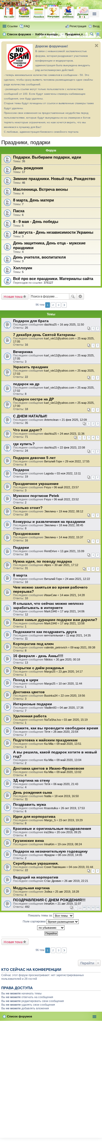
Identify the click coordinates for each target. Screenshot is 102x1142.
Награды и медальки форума (53, 12)
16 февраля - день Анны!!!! (38, 656)
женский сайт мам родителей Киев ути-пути (9, 13)
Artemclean (51, 419)
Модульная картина (31, 888)
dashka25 (50, 324)
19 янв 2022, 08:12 (71, 511)
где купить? (24, 444)
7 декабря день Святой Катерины (44, 335)
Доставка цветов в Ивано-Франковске (48, 768)
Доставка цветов (29, 692)
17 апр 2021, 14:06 (72, 611)
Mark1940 (50, 611)
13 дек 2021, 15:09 (72, 551)
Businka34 (51, 695)
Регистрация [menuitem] (78, 26)
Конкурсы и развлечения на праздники (49, 521)
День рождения (28, 168)
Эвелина (50, 511)
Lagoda (49, 473)
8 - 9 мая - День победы (35, 221)
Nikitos (48, 659)
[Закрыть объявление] (96, 45)
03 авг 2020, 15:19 (76, 719)
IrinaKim (49, 844)
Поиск (73, 296)
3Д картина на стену (31, 780)
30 (84, 907)
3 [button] (58, 305)
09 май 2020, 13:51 (68, 743)
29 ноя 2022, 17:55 (77, 461)
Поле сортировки (34, 921)
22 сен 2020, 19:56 (73, 695)
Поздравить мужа (29, 804)
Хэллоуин (22, 268)
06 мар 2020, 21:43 (65, 784)
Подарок (21, 470)
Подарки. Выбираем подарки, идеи (47, 157)
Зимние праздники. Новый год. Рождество (54, 178)
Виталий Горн (53, 461)
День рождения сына (32, 792)
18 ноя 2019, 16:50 (66, 796)
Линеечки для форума (39, 13)
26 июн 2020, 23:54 (65, 731)
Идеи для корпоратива (34, 816)
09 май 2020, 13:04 (68, 760)
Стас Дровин (52, 880)
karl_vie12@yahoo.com (59, 338)
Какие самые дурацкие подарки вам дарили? (55, 620)
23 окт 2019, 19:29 (71, 820)
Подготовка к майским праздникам (45, 740)
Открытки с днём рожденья (38, 668)
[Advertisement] (51, 1078)
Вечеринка (23, 352)
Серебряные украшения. (36, 863)
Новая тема (13, 296)
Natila (47, 796)
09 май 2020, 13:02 (68, 772)
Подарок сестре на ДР (33, 399)
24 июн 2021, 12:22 (77, 578)
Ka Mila (48, 743)
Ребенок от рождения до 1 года (83, 13)
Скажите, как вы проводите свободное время (55, 728)
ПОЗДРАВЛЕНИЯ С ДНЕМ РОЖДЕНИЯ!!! (49, 900)
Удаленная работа (30, 716)
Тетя (47, 731)
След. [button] (64, 305)
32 (93, 907)
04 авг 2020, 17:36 (71, 707)
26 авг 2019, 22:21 (76, 880)
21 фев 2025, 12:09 (74, 419)
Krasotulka (51, 808)
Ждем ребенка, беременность (68, 13)
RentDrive (50, 551)
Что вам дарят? (27, 430)
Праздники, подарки (25, 142)
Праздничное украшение (36, 484)
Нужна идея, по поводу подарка (42, 561)
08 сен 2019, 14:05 (70, 854)
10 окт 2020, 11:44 (70, 683)
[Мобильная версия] (98, 34)
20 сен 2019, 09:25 (69, 832)
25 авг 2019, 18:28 (67, 891)
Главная (24, 13)
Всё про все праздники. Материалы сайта (53, 278)
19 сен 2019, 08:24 (70, 844)
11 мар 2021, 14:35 (78, 635)
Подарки (21, 547)
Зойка (48, 891)
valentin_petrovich (55, 647)
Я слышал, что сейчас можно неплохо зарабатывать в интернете (48, 605)
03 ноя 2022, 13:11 (69, 473)
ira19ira (49, 832)
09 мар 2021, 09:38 (82, 647)
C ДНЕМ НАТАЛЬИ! (30, 416)
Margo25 (49, 671)
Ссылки (12, 26)
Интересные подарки (32, 704)
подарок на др (26, 384)
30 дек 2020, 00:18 (68, 659)
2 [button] (53, 305)
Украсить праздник (30, 367)
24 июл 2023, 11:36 (72, 433)
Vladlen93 (50, 707)
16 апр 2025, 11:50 (72, 324)
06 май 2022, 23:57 (66, 487)
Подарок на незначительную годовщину (50, 851)
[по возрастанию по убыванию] (51, 927)
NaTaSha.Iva (52, 719)
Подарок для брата (31, 321)
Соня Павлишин (55, 867)
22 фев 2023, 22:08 (72, 447)
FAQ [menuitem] (27, 26)
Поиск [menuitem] (92, 35)
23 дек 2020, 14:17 (71, 671)
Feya (47, 487)
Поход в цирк (25, 680)
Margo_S (50, 820)
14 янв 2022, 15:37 (71, 537)
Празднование (26, 533)
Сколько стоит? (28, 508)
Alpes (47, 565)
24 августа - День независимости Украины (53, 232)
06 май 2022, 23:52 (66, 499)
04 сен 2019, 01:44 (81, 867)
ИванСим (50, 595)
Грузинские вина (28, 840)
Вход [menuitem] (96, 26)
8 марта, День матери (33, 200)
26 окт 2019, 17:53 (73, 808)
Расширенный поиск (80, 296)
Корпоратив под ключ (33, 644)
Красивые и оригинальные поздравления (52, 828)
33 (97, 907)
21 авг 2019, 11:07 (69, 903)
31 (88, 907)
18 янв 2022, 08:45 (71, 525)
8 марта (20, 575)
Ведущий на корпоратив (35, 877)
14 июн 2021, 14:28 (72, 595)
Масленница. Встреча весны (40, 189)
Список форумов (19, 1016)
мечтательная (53, 635)
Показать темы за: (40, 915)
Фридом (49, 854)
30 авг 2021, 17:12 (66, 565)
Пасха (18, 211)
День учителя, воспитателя (39, 257)
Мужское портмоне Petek (36, 496)
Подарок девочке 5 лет (34, 458)
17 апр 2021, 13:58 (72, 623)
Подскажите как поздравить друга (45, 632)
